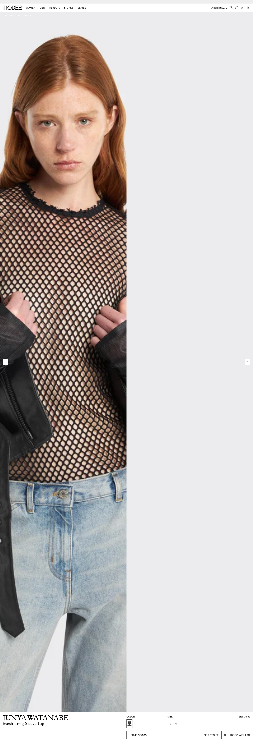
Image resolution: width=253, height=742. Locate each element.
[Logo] (12, 8)
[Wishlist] (242, 7)
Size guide (244, 716)
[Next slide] (247, 362)
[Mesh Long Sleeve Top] (129, 723)
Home (5, 16)
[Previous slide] (5, 362)
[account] (231, 7)
